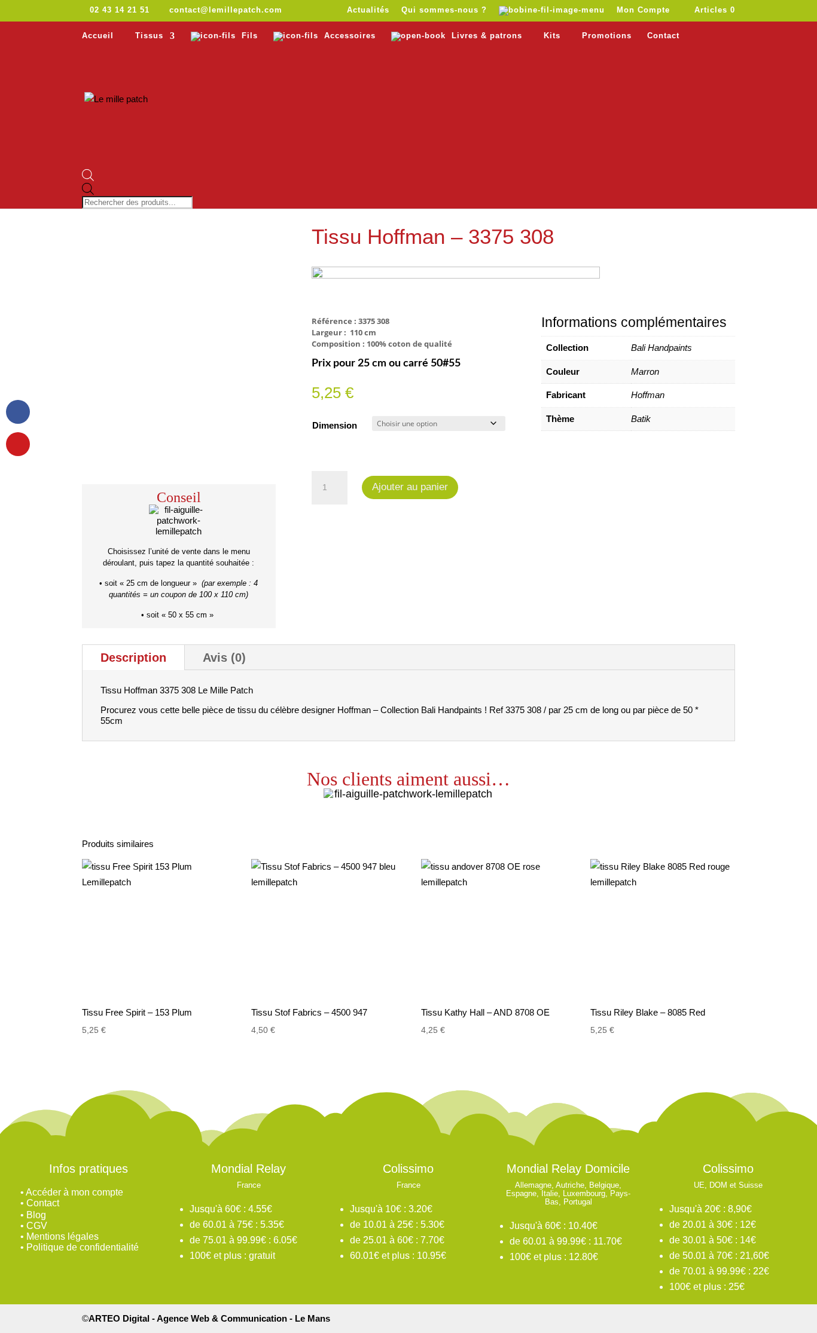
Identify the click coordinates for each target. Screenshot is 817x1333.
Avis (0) (224, 657)
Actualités (368, 10)
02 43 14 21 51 (120, 9)
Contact (663, 36)
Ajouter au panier (410, 487)
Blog (36, 1215)
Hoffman (647, 395)
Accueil (98, 36)
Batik (641, 419)
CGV (36, 1226)
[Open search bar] (138, 176)
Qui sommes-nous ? (444, 10)
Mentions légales (62, 1236)
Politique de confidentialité (82, 1247)
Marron (645, 371)
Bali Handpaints (661, 348)
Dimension (334, 425)
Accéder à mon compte (74, 1192)
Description (133, 657)
